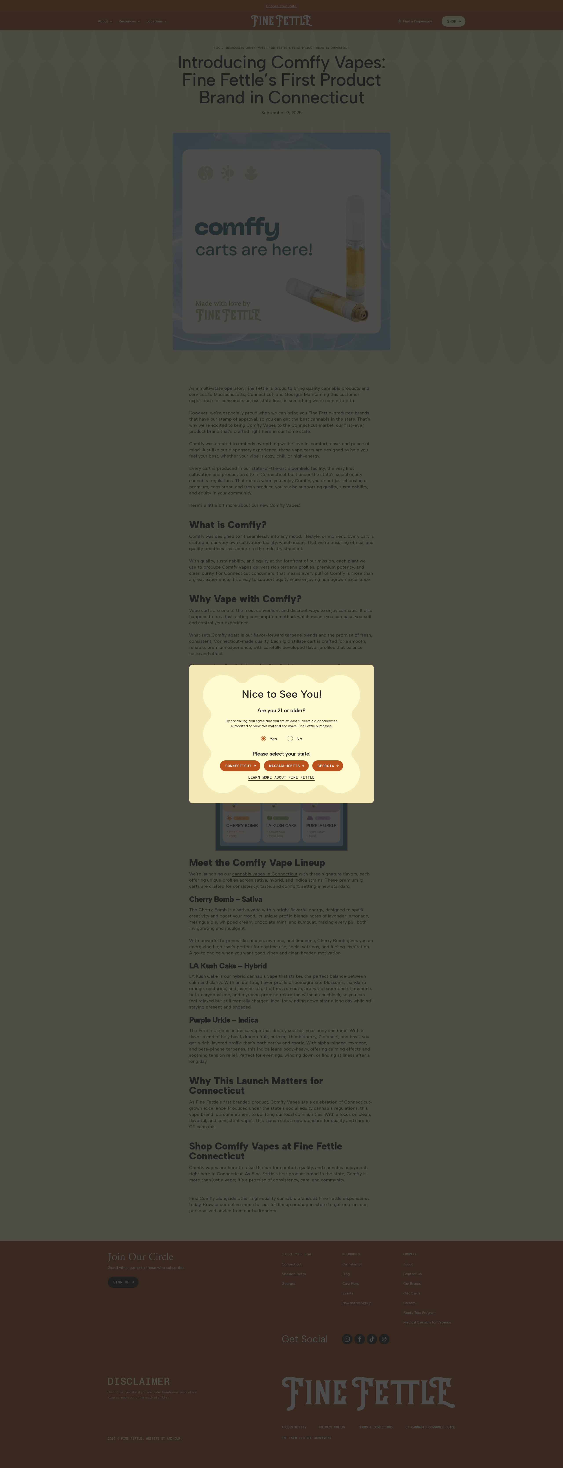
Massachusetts (284, 766)
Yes (273, 738)
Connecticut (238, 766)
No (299, 738)
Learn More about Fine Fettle (281, 777)
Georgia (326, 766)
